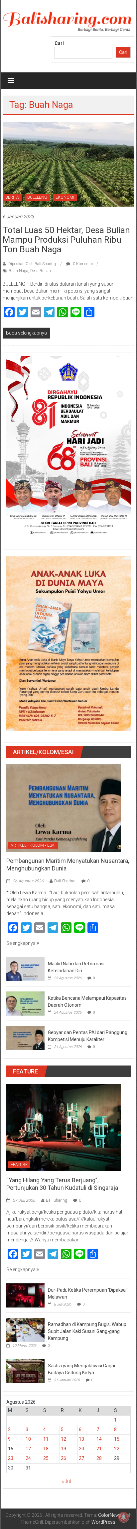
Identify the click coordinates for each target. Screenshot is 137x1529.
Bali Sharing (64, 881)
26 (63, 1458)
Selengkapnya (21, 943)
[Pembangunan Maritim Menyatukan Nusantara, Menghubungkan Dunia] (63, 807)
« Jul (66, 1481)
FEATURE (19, 1164)
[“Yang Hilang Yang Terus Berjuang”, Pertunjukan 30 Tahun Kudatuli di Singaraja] (63, 1127)
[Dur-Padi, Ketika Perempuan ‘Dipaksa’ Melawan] (25, 1295)
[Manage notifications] (123, 1517)
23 (10, 1458)
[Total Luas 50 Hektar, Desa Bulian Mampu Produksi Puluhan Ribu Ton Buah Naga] (68, 163)
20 (81, 1448)
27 (81, 1458)
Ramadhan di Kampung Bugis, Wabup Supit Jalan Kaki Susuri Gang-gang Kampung (87, 1331)
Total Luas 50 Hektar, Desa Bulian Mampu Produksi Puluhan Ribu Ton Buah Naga (66, 239)
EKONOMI (65, 197)
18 (46, 1448)
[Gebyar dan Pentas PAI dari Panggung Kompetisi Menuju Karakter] (25, 1037)
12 (63, 1439)
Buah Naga (18, 270)
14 (99, 1439)
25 (46, 1458)
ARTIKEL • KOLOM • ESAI (33, 845)
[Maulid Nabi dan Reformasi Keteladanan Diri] (25, 968)
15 (116, 1439)
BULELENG (37, 197)
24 (28, 1458)
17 (28, 1448)
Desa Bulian (40, 270)
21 (99, 1448)
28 (99, 1458)
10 (28, 1439)
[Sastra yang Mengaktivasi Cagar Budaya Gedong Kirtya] (25, 1370)
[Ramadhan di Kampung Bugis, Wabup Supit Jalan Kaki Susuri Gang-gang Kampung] (25, 1329)
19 (63, 1448)
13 (81, 1439)
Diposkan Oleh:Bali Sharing (32, 264)
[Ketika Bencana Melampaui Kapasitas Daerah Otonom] (25, 1003)
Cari (59, 43)
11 (46, 1439)
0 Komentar (82, 264)
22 (116, 1448)
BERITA (12, 197)
